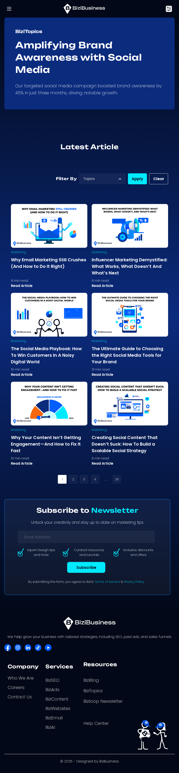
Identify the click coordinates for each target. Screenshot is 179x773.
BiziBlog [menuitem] (91, 680)
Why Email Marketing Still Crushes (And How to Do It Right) (48, 263)
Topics (89, 178)
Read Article (22, 285)
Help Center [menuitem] (96, 723)
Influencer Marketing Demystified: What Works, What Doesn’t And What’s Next (129, 266)
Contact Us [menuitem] (20, 697)
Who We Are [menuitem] (21, 678)
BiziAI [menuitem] (50, 727)
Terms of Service (107, 582)
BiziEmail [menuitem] (54, 718)
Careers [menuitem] (16, 687)
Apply (137, 178)
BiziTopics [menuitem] (93, 691)
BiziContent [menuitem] (56, 699)
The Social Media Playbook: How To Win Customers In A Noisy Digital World (46, 355)
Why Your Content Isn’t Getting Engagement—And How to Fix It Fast (46, 444)
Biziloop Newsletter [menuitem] (103, 701)
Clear (158, 178)
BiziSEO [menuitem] (52, 680)
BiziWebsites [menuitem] (57, 708)
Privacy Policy (134, 582)
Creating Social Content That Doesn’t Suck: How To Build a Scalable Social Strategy (125, 444)
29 (117, 479)
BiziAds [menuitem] (52, 690)
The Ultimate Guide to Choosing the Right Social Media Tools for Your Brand (127, 355)
